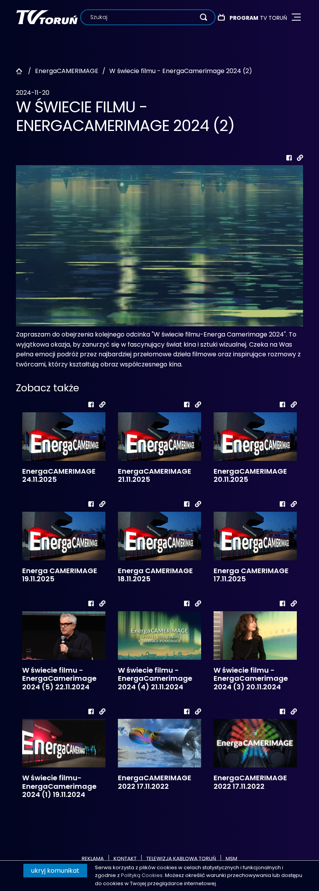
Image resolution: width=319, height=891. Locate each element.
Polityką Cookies (142, 875)
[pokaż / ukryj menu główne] (296, 17)
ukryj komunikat (55, 870)
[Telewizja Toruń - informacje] (47, 16)
